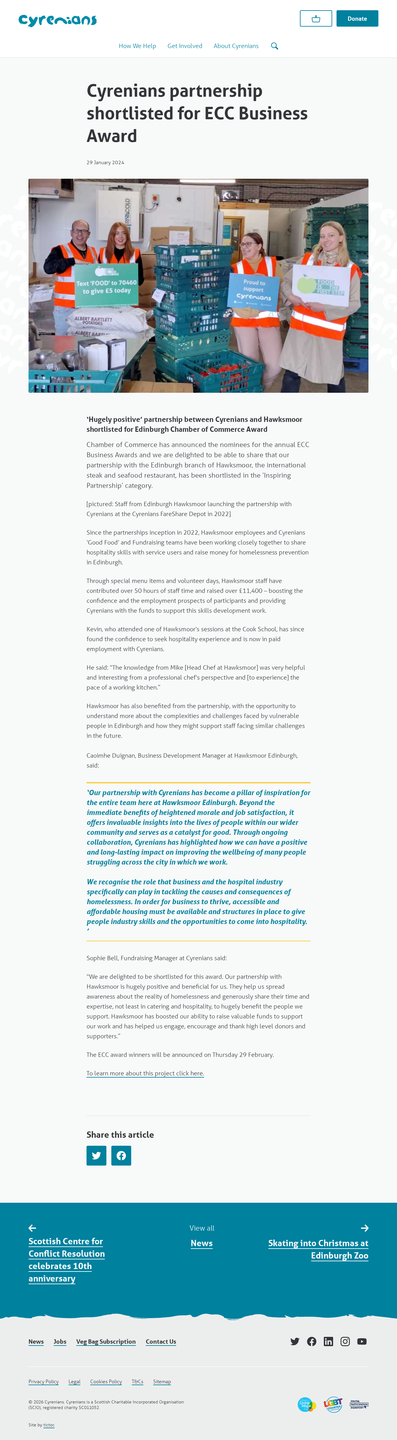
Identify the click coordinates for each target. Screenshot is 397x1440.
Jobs (60, 1341)
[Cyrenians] (58, 21)
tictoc (49, 1425)
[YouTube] (361, 1341)
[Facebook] (121, 1156)
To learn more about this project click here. (145, 1073)
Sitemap (162, 1381)
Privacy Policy (44, 1381)
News (202, 1242)
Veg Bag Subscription (106, 1341)
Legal (74, 1381)
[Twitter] (96, 1156)
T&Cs (137, 1381)
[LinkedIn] (328, 1341)
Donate (357, 18)
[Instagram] (345, 1341)
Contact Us (161, 1341)
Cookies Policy (106, 1381)
